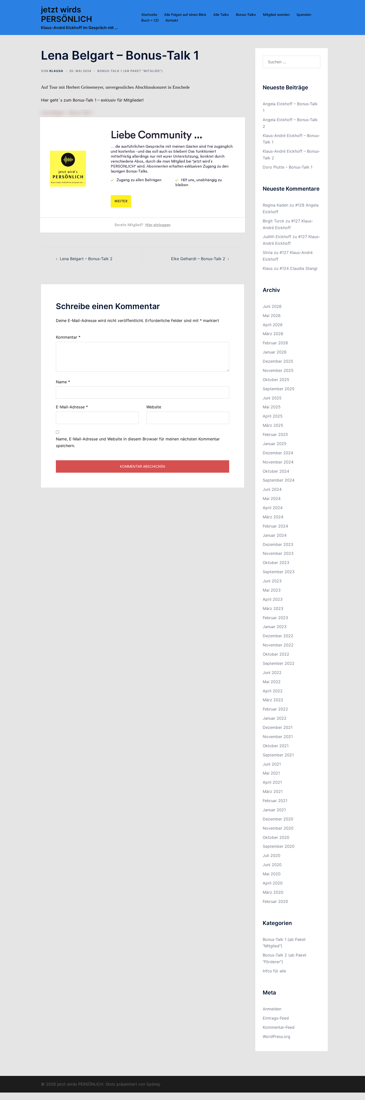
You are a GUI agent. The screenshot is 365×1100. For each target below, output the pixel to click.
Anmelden (272, 1008)
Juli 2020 (271, 855)
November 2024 (278, 462)
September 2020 (278, 846)
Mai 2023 (272, 590)
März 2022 (273, 699)
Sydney (153, 1084)
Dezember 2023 (278, 544)
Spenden (303, 14)
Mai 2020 (272, 873)
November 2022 (278, 644)
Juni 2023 (272, 580)
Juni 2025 (272, 397)
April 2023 (273, 599)
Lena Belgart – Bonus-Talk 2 (86, 258)
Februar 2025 (275, 434)
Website (153, 406)
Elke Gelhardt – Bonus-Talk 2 (198, 258)
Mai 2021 (271, 773)
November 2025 (278, 370)
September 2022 (278, 663)
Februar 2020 (275, 901)
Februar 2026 (275, 342)
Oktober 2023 (276, 562)
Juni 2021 (272, 764)
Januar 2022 (275, 718)
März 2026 (273, 333)
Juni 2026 (272, 306)
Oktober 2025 (276, 379)
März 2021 (273, 791)
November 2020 (278, 828)
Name (63, 381)
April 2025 (273, 416)
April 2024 (273, 507)
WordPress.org (276, 1036)
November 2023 (278, 553)
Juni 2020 (272, 864)
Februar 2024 (275, 526)
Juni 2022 (272, 672)
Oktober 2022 (276, 654)
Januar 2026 (275, 352)
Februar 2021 (275, 800)
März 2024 (273, 516)
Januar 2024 (275, 535)
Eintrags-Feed (276, 1018)
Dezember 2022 (278, 635)
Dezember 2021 (277, 727)
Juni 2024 (272, 489)
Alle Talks (221, 14)
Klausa (56, 71)
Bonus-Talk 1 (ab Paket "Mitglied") (130, 71)
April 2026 (273, 324)
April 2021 (272, 782)
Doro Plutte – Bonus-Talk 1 (287, 167)
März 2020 (273, 892)
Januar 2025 (275, 443)
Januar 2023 (275, 626)
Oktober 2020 (276, 837)
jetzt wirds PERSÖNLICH (66, 14)
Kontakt (172, 20)
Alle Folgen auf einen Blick (185, 14)
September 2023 (278, 571)
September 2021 (278, 754)
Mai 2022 (272, 681)
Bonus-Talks (246, 14)
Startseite (149, 14)
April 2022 (273, 690)
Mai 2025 (272, 406)
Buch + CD (150, 20)
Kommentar (68, 337)
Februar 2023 (275, 617)
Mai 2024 (272, 498)
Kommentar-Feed (278, 1027)
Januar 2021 (274, 809)
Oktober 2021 (276, 745)
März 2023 (273, 608)
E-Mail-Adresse (72, 406)
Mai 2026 (272, 315)
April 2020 (273, 883)
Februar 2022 (275, 709)
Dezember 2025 (278, 361)
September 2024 (278, 480)
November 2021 (278, 736)
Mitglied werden (276, 14)
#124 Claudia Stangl (298, 268)
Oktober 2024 (276, 471)
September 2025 (278, 388)
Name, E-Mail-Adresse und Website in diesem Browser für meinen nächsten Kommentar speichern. (138, 442)
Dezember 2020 (278, 818)
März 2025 (273, 425)
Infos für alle (274, 970)
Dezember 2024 (278, 452)
